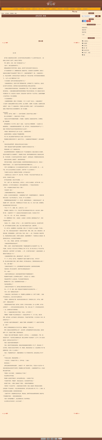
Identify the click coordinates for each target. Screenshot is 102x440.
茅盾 (16, 13)
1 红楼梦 (85, 43)
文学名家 (28, 8)
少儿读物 (15, 8)
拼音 (48, 438)
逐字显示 (43, 438)
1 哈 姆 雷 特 (86, 50)
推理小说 (34, 8)
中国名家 (12, 13)
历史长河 (60, 8)
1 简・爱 (85, 48)
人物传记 (54, 8)
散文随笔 (73, 8)
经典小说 (22, 8)
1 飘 (84, 55)
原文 (56, 438)
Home (2, 13)
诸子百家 (66, 8)
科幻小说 (41, 8)
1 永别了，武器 (86, 52)
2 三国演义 (85, 41)
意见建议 (85, 8)
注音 (52, 438)
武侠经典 (47, 8)
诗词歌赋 (79, 8)
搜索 (98, 16)
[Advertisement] (40, 28)
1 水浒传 (85, 45)
